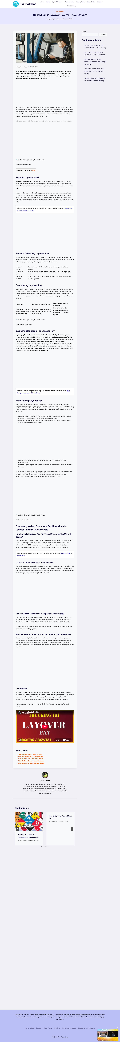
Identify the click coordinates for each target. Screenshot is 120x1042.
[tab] (41, 846)
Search (84, 32)
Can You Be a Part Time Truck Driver (30, 758)
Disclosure (81, 1028)
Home (42, 2)
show (33, 170)
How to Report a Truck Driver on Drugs (31, 763)
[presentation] (29, 821)
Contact (99, 2)
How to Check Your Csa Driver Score (30, 756)
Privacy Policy (71, 6)
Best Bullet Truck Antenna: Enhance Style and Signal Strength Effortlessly (95, 61)
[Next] (72, 829)
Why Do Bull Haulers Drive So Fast (30, 754)
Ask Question (90, 1028)
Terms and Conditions (69, 1028)
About (48, 2)
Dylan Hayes (52, 19)
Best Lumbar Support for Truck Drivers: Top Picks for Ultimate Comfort (94, 71)
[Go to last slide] (17, 829)
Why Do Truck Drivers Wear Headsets (31, 761)
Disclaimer (56, 1028)
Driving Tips (60, 11)
